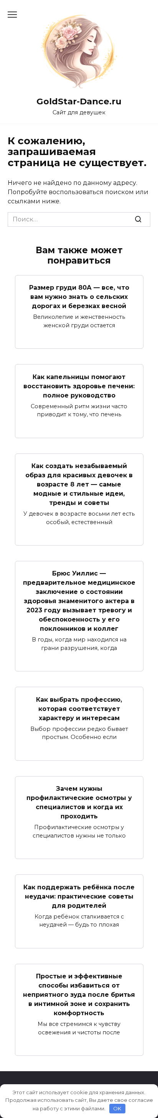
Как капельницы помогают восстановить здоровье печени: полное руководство (79, 386)
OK (117, 1108)
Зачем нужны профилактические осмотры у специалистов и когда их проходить (79, 802)
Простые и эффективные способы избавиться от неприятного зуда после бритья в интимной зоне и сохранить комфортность (79, 995)
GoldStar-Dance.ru (79, 101)
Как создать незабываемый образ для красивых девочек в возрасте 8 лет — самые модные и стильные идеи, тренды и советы (79, 484)
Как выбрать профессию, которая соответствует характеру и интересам (79, 708)
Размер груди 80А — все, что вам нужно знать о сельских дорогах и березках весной (79, 297)
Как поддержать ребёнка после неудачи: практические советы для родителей (79, 896)
